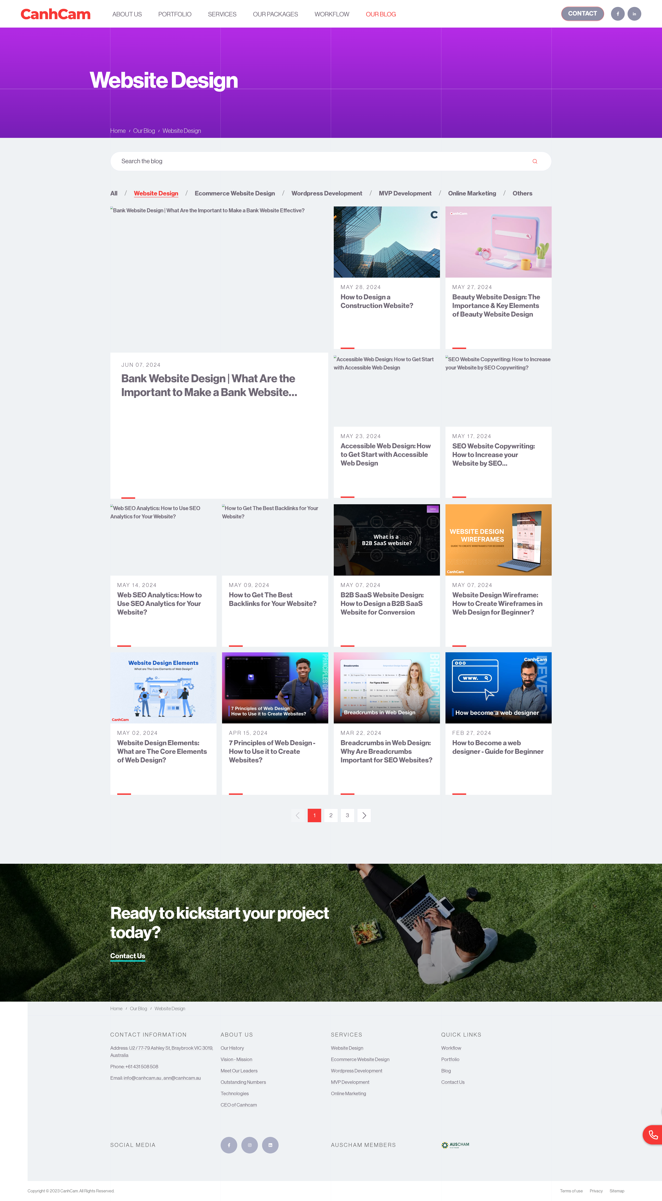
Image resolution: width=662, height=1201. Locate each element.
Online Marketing (472, 193)
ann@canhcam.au (182, 1078)
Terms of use (571, 1191)
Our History (232, 1048)
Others (523, 193)
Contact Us (127, 955)
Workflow (332, 14)
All (113, 193)
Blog (446, 1070)
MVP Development (405, 193)
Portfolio (175, 14)
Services (222, 14)
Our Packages (275, 14)
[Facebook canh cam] (229, 1145)
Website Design (156, 193)
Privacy (596, 1191)
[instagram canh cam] (249, 1145)
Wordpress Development (327, 193)
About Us (127, 14)
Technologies (235, 1093)
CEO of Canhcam (239, 1105)
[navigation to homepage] (55, 13)
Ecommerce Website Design (235, 193)
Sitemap (617, 1191)
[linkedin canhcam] (270, 1145)
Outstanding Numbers (243, 1082)
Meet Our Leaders (239, 1070)
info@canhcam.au (142, 1078)
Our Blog (381, 14)
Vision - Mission (236, 1059)
